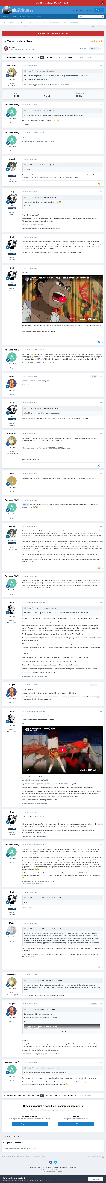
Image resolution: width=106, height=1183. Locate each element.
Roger (14, 47)
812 (33, 57)
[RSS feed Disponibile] (103, 1156)
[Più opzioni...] (101, 65)
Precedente (11, 57)
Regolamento (73, 22)
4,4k (12, 180)
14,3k (12, 620)
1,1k (12, 123)
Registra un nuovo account (30, 1124)
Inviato (29, 65)
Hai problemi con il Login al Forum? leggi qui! (51, 3)
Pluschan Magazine (26, 17)
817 (55, 57)
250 (12, 941)
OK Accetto (96, 1179)
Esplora (6, 17)
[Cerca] (102, 16)
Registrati (99, 10)
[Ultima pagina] (75, 57)
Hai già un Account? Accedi (81, 10)
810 (24, 57)
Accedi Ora (76, 1124)
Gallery (19, 22)
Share (83, 48)
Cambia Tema (47, 1167)
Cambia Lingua (34, 1167)
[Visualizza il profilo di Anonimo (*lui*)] (12, 112)
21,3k (12, 394)
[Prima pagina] (4, 57)
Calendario (29, 22)
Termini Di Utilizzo (45, 1180)
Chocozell (11, 65)
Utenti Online (40, 22)
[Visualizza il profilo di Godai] (12, 166)
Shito (12, 602)
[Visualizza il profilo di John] (12, 481)
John (12, 474)
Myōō (11, 923)
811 (29, 57)
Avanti (70, 57)
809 (19, 57)
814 (42, 57)
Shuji (46, 71)
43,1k (12, 212)
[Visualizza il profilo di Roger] (6, 48)
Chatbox (39, 17)
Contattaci (73, 1167)
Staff (64, 22)
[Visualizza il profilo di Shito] (12, 609)
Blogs (12, 22)
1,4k (12, 491)
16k (12, 83)
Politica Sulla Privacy (61, 1167)
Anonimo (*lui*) (12, 105)
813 (37, 57)
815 (46, 57)
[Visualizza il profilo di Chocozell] (12, 72)
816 (51, 57)
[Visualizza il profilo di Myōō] (12, 930)
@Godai (25, 504)
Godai (12, 159)
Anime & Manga (28, 49)
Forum (4, 22)
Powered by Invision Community (53, 1171)
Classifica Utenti (53, 22)
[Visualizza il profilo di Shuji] (12, 199)
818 (60, 57)
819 (65, 57)
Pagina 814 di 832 (85, 57)
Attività (14, 17)
